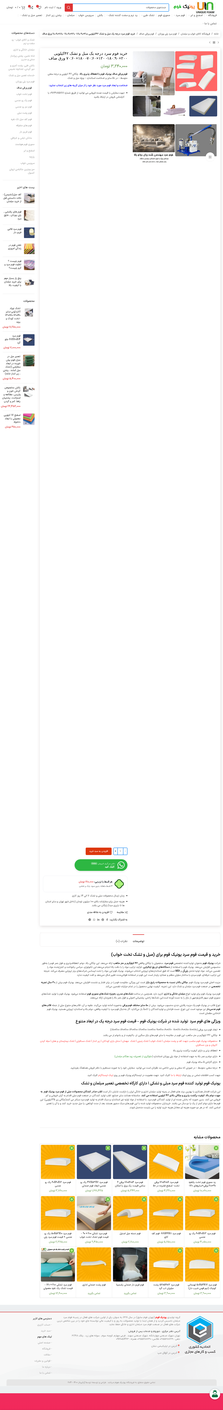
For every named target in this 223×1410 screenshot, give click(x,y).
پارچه (32, 157)
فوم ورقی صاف (146, 34)
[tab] (138, 939)
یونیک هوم (120, 1382)
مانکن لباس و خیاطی (21, 138)
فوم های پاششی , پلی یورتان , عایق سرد (12, 215)
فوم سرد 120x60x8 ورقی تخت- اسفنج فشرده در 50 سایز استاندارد (166, 1185)
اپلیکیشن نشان (159, 1346)
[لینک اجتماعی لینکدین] (98, 919)
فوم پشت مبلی (24, 113)
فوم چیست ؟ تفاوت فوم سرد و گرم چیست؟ (12, 264)
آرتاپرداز (81, 1382)
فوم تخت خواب (24, 94)
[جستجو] (69, 8)
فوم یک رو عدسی (23, 100)
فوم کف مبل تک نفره (21, 119)
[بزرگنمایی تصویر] (210, 156)
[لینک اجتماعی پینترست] (102, 919)
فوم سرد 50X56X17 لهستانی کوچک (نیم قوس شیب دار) (202, 1286)
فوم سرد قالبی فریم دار (14, 231)
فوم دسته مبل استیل (130, 1233)
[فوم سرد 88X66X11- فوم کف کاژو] (166, 1213)
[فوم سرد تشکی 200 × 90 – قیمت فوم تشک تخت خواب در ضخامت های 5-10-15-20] (94, 1213)
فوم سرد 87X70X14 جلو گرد (12, 339)
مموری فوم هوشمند (25, 144)
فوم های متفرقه (24, 125)
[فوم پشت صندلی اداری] (94, 1264)
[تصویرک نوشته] (29, 199)
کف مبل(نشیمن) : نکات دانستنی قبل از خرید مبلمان (12, 198)
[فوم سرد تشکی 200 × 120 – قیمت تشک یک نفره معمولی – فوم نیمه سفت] (58, 1264)
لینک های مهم (44, 1337)
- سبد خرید (46, 1331)
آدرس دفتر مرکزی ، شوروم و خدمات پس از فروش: (154, 1331)
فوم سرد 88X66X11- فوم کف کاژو (166, 1235)
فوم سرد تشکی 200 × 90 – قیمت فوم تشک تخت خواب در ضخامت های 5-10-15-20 (94, 1237)
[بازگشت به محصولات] (214, 42)
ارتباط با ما (176, 1075)
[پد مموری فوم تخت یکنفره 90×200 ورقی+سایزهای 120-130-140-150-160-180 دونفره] (202, 1162)
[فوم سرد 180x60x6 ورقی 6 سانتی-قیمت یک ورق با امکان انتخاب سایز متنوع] (130, 1162)
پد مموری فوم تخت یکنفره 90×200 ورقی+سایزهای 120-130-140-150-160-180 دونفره (202, 1185)
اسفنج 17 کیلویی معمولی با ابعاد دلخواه (12, 419)
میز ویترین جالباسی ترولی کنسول (22, 171)
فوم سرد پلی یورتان (167, 34)
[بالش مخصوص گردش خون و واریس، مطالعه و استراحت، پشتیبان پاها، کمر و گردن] (29, 397)
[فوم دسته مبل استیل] (130, 1213)
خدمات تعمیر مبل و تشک (22, 75)
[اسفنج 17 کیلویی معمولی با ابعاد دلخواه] (29, 421)
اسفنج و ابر (29, 151)
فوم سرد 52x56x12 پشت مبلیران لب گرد (166, 1286)
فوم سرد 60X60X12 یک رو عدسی (58, 1184)
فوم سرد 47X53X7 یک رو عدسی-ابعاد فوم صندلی (94, 1184)
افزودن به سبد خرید (98, 851)
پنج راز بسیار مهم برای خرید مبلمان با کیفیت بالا (12, 281)
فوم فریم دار (26, 132)
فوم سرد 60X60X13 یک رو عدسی (202, 1235)
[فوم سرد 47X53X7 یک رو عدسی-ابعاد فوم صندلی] (94, 1162)
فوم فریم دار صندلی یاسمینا (130, 1285)
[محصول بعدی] (210, 42)
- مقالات (48, 1355)
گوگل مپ (162, 1353)
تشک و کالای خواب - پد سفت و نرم (23, 41)
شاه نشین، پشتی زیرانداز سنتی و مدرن (22, 57)
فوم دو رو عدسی (24, 107)
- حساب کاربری (44, 1325)
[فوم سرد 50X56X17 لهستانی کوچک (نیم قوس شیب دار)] (202, 1264)
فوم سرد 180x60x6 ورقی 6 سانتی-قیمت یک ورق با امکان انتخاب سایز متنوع (130, 1185)
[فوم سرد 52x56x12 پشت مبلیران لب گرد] (166, 1264)
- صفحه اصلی (45, 1343)
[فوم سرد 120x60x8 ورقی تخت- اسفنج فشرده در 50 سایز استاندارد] (166, 1162)
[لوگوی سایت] (195, 7)
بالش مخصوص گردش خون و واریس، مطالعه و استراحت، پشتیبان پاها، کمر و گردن (11, 394)
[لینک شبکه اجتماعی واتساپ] (94, 919)
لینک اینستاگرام (105, 1075)
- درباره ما (47, 1367)
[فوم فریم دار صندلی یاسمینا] (130, 1264)
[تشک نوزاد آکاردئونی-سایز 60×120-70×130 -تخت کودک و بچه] (29, 318)
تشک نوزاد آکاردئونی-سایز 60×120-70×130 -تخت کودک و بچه (12, 315)
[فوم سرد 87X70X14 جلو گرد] (29, 341)
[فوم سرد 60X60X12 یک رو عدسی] (58, 1162)
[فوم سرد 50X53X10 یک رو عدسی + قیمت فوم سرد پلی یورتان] (58, 1213)
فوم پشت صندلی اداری (94, 1285)
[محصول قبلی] (218, 42)
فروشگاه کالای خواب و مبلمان (195, 34)
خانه (216, 34)
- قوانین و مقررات (43, 1361)
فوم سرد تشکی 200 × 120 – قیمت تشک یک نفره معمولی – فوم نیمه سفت (58, 1288)
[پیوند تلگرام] (89, 919)
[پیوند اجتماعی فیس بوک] (107, 919)
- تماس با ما (45, 1373)
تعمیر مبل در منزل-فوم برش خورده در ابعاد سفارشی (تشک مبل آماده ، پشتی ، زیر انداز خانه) (11, 365)
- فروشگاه (47, 1349)
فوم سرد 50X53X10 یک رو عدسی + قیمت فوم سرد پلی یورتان (58, 1237)
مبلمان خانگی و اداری (24, 50)
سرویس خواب (28, 163)
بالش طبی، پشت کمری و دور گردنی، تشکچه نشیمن (21, 67)
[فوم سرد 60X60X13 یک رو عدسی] (202, 1213)
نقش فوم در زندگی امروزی (14, 247)
